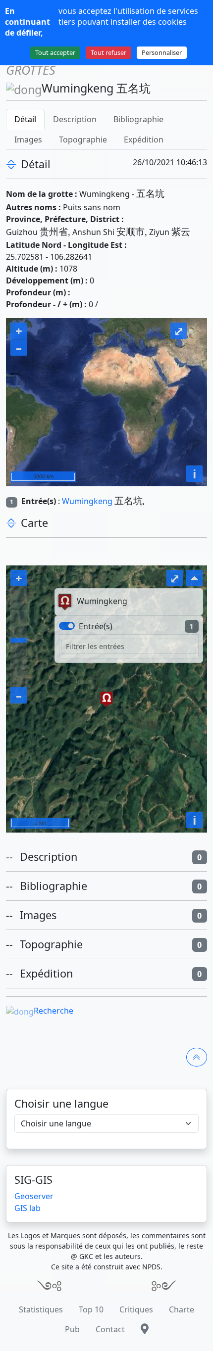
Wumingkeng (87, 501)
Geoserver (33, 1196)
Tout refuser (108, 52)
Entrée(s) (95, 626)
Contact (110, 1329)
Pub (72, 1329)
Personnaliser (162, 52)
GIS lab (27, 1208)
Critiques (136, 1309)
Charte (181, 1309)
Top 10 (91, 1309)
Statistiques (41, 1309)
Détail (25, 119)
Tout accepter (55, 52)
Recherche (53, 1010)
